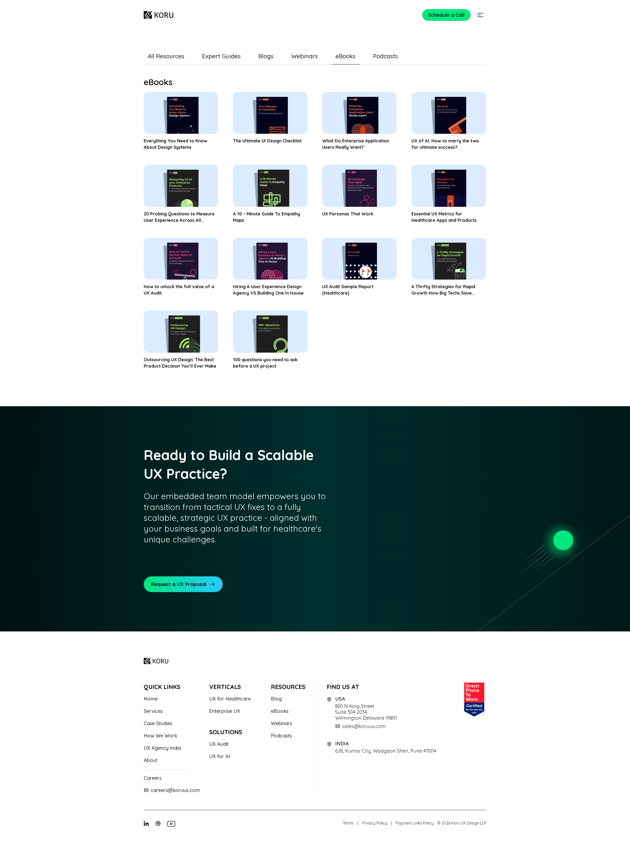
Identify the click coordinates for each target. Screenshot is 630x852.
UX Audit (219, 744)
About (151, 760)
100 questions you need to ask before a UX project (265, 363)
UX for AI (219, 756)
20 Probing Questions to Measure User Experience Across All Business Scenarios (179, 217)
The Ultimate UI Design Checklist (267, 141)
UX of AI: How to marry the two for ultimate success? (445, 144)
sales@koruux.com (364, 726)
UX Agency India (162, 748)
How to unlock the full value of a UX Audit (179, 290)
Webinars (281, 723)
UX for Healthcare (230, 699)
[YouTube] (170, 824)
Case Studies (158, 723)
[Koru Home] (158, 15)
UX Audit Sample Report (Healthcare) (348, 290)
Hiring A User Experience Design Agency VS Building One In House (268, 290)
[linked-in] (147, 824)
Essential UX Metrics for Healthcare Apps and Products (444, 217)
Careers (152, 778)
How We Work (160, 736)
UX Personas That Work (347, 214)
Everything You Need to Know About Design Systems (175, 144)
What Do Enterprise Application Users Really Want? (355, 144)
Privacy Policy (374, 823)
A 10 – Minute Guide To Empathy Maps (266, 217)
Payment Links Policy (414, 823)
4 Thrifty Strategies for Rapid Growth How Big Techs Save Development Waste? (443, 290)
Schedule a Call (446, 15)
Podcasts (281, 736)
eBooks (279, 711)
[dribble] (158, 824)
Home (151, 699)
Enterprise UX (224, 711)
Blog (276, 699)
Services (153, 711)
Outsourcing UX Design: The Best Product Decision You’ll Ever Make (180, 363)
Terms (348, 823)
